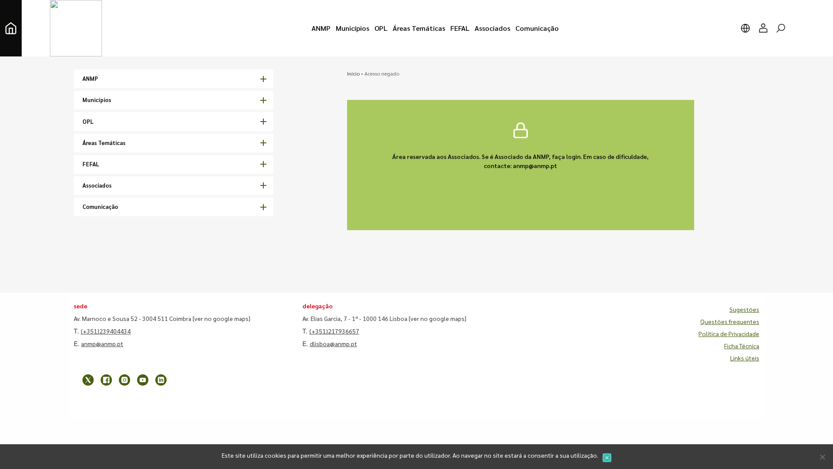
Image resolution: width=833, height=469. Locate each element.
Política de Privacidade (729, 333)
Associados (97, 185)
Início (353, 73)
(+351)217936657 (334, 331)
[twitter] (88, 380)
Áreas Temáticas (103, 142)
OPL (88, 121)
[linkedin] (161, 380)
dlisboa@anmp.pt (333, 343)
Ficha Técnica (741, 346)
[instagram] (124, 380)
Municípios (96, 99)
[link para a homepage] (11, 28)
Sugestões (744, 309)
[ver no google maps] (221, 318)
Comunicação (100, 206)
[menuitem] (321, 28)
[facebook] (106, 380)
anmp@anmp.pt (102, 343)
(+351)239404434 (106, 331)
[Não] (822, 456)
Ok (607, 457)
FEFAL (90, 164)
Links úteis (744, 358)
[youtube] (142, 380)
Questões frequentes (729, 321)
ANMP (90, 78)
